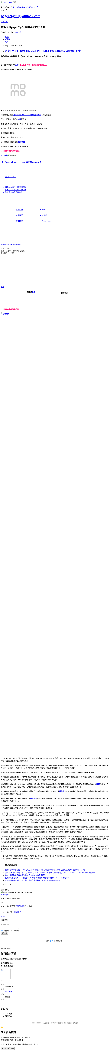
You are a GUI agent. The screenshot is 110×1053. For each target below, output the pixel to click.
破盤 (19, 119)
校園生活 (17, 912)
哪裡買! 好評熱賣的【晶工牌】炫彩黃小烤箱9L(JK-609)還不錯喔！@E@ (32, 880)
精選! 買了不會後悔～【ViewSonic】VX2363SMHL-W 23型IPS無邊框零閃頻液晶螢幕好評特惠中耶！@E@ (45, 870)
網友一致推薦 (15, 244)
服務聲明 (75, 1023)
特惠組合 (33, 798)
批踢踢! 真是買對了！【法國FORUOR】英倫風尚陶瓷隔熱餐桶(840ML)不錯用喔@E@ (37, 878)
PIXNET (39, 1023)
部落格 (7, 39)
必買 (33, 292)
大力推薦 (4, 155)
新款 (16, 65)
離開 (12, 1049)
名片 (7, 42)
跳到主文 (4, 22)
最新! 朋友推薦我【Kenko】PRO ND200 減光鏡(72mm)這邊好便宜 (43, 51)
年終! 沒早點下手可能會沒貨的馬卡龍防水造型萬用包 (25, 875)
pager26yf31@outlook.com (20, 16)
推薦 (98, 784)
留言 (22, 906)
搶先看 (61, 791)
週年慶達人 (5, 244)
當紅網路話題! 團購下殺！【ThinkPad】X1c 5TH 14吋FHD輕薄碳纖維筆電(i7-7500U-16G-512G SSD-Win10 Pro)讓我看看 (50, 873)
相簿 (7, 37)
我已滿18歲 (5, 1049)
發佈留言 (4, 933)
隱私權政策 (67, 1023)
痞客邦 (18, 906)
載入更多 (4, 920)
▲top (3, 916)
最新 (2, 287)
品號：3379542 (10, 177)
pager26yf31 (5, 894)
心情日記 (18, 32)
